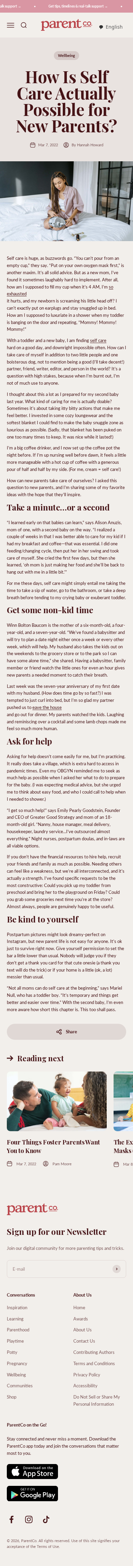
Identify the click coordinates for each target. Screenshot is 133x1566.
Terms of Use (48, 1546)
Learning (15, 1318)
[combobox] (110, 27)
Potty (12, 1352)
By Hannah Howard (87, 144)
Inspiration (17, 1307)
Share (71, 1031)
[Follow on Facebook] (11, 1519)
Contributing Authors (94, 1352)
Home (79, 1307)
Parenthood (18, 1329)
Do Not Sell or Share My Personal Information (96, 1400)
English (114, 27)
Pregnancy (17, 1363)
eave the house (47, 707)
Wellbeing (66, 55)
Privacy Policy (86, 1374)
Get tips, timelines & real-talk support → (74, 6)
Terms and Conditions (94, 1363)
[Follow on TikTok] (46, 1519)
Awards (80, 1318)
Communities (20, 1385)
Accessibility (85, 1385)
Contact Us (84, 1341)
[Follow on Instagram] (28, 1519)
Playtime (15, 1341)
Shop (11, 1397)
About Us (82, 1329)
